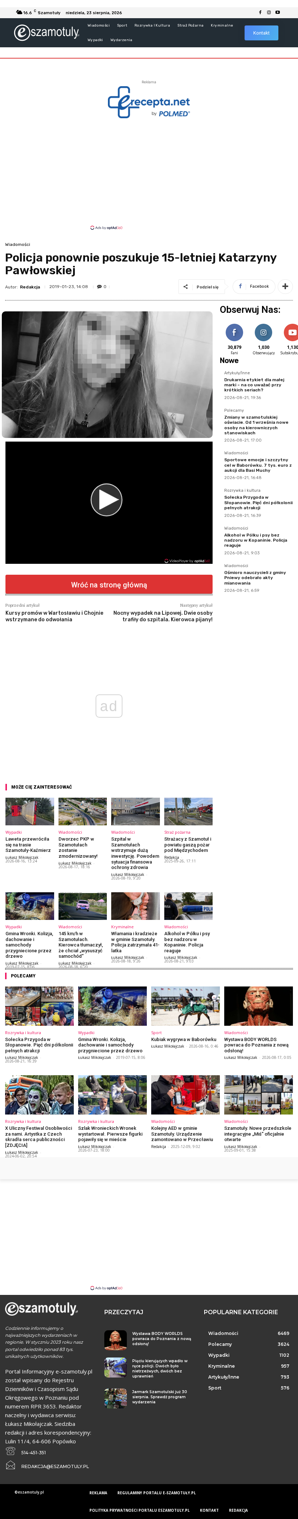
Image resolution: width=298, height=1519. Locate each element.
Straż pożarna (177, 832)
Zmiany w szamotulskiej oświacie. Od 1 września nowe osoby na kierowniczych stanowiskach (256, 425)
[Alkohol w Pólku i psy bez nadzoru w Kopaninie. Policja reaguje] (188, 906)
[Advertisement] (149, 173)
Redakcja (30, 287)
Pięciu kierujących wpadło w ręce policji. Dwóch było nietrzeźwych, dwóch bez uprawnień (160, 1369)
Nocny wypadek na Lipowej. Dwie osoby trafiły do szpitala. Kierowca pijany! (163, 616)
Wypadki (13, 832)
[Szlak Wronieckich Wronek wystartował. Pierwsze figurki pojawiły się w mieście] (112, 1095)
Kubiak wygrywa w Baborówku (183, 1039)
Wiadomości (17, 244)
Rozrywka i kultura (242, 491)
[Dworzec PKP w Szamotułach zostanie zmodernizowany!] (83, 811)
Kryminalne (122, 927)
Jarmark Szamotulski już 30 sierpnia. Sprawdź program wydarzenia (159, 1397)
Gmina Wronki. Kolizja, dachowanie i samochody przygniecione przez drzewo (29, 945)
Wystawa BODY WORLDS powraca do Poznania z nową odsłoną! (256, 1045)
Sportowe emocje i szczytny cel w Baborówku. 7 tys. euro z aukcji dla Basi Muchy (258, 465)
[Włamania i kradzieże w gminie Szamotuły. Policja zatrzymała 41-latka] (135, 906)
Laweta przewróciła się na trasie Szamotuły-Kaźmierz (28, 844)
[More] (285, 286)
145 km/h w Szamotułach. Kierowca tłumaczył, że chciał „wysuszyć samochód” (81, 945)
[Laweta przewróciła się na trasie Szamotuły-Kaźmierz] (29, 811)
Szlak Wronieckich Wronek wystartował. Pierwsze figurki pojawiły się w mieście (110, 1133)
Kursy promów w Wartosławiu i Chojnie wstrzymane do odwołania (54, 616)
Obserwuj (264, 325)
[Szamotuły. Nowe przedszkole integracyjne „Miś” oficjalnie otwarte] (258, 1095)
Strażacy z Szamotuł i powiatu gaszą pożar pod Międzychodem (187, 844)
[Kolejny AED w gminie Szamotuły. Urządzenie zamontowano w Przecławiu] (185, 1095)
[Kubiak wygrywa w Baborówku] (185, 1006)
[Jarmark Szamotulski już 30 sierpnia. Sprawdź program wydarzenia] (115, 1398)
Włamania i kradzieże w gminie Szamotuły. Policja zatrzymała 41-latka (135, 942)
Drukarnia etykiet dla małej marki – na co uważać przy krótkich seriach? (254, 385)
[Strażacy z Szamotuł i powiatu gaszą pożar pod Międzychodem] (188, 811)
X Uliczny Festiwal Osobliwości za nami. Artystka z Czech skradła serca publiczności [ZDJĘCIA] (38, 1136)
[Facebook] (260, 12)
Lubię (234, 325)
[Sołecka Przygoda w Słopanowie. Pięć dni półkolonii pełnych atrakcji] (39, 1006)
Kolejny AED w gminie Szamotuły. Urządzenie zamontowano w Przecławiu (182, 1133)
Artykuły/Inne (237, 373)
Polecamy (234, 410)
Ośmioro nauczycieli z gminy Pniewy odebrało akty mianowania (255, 578)
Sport (156, 1032)
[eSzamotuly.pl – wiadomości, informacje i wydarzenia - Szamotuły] (46, 32)
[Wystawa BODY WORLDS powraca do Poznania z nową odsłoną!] (258, 1006)
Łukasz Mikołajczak (22, 857)
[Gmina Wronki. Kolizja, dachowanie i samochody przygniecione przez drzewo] (29, 906)
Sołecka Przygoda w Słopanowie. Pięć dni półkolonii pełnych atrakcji (258, 502)
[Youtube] (277, 12)
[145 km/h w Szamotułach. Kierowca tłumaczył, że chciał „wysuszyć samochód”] (83, 906)
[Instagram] (269, 12)
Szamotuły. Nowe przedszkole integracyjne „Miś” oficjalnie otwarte (257, 1133)
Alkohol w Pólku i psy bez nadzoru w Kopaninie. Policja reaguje (187, 942)
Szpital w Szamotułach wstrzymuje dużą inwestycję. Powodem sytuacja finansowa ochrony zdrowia (135, 853)
